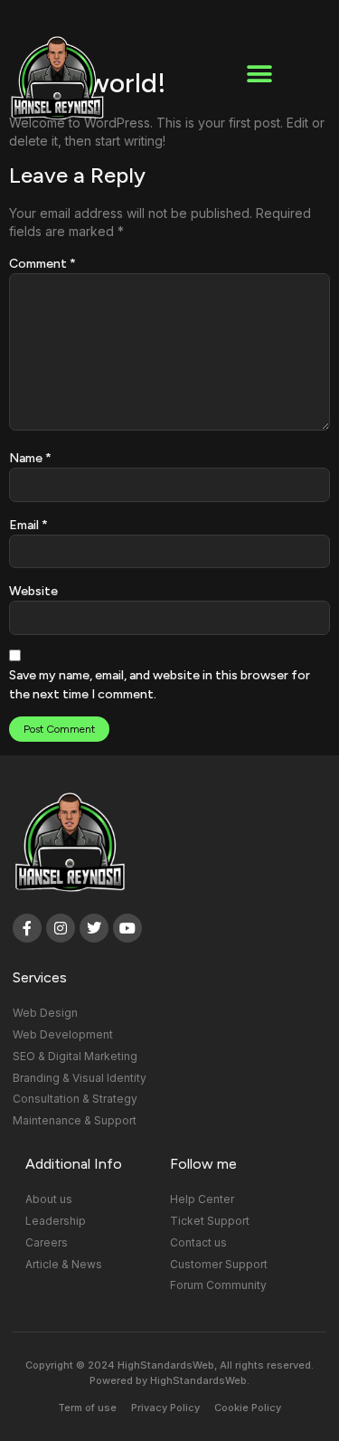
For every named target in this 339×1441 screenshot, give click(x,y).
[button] (259, 74)
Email (28, 525)
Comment (42, 263)
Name (30, 458)
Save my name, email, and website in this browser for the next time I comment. (159, 685)
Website (33, 591)
